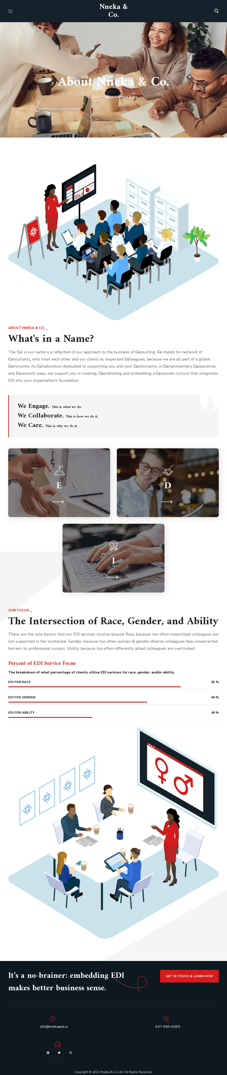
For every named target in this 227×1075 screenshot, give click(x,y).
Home (94, 97)
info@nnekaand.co (54, 1026)
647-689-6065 (167, 1026)
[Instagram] (71, 1053)
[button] (216, 11)
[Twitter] (59, 1053)
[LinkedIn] (48, 1053)
